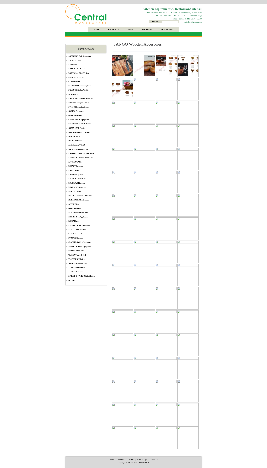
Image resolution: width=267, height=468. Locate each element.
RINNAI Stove (73, 221)
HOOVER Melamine (75, 141)
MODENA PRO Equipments (78, 200)
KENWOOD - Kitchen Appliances (80, 158)
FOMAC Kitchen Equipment (78, 107)
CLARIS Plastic (74, 81)
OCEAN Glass (73, 204)
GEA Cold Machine (75, 115)
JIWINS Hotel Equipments (78, 149)
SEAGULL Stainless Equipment (80, 242)
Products (121, 460)
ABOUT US (147, 29)
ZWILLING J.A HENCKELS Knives (81, 276)
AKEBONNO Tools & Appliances (80, 56)
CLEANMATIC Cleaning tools (79, 86)
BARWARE (72, 65)
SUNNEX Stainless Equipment (79, 246)
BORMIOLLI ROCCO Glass (78, 73)
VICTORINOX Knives (76, 259)
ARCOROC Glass (74, 60)
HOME (96, 29)
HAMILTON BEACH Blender (79, 132)
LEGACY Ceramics (75, 166)
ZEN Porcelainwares (75, 272)
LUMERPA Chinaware (76, 183)
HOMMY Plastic (74, 137)
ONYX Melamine (74, 208)
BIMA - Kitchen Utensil (76, 69)
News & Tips (142, 460)
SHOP (130, 29)
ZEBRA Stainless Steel (76, 268)
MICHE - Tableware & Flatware (80, 196)
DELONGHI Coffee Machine (78, 90)
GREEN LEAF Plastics (76, 128)
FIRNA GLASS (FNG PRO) (78, 103)
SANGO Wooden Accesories (137, 44)
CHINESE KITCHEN (76, 77)
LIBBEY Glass (73, 170)
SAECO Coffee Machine (77, 230)
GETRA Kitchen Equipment (78, 120)
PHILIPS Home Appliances (78, 217)
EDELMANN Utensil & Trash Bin (80, 98)
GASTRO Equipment (76, 111)
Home (112, 460)
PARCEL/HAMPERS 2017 (78, 213)
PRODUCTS (113, 29)
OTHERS (71, 280)
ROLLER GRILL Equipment (79, 225)
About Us (154, 460)
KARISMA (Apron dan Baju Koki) (81, 153)
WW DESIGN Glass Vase (77, 263)
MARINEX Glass (74, 192)
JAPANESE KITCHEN (76, 145)
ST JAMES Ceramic (75, 238)
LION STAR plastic (75, 175)
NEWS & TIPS (167, 29)
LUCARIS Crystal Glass (77, 179)
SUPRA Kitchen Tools (76, 251)
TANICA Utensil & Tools (77, 255)
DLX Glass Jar (73, 94)
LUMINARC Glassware (77, 187)
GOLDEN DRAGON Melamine (79, 124)
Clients (131, 460)
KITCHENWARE (74, 162)
